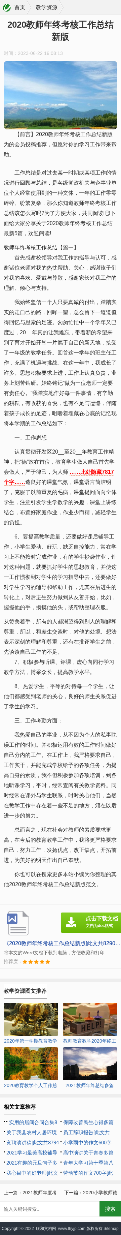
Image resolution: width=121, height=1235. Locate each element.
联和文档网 (46, 1228)
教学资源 (46, 7)
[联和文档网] (7, 8)
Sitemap (111, 1228)
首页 (19, 7)
